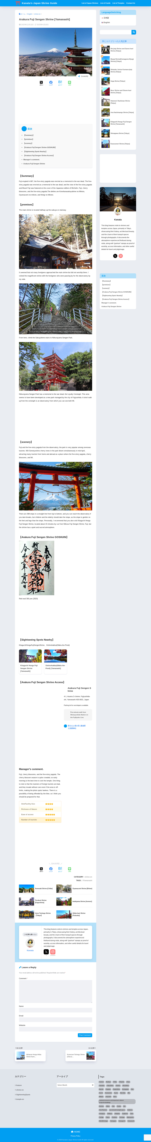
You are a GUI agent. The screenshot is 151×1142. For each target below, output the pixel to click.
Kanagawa (125, 1089)
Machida (122, 1093)
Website (22, 1025)
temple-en (20, 1099)
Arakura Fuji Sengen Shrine (34, 164)
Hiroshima (126, 1085)
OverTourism (103, 1110)
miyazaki (108, 1096)
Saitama (129, 1110)
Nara (115, 1096)
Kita (132, 1089)
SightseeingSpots (23, 1095)
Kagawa (108, 1089)
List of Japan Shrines (90, 3)
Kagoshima (116, 1089)
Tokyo (107, 1117)
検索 (133, 32)
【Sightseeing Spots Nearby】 (35, 151)
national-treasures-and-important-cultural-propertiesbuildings (111, 1101)
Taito (131, 1113)
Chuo (128, 1082)
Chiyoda (121, 1082)
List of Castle (105, 3)
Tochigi (101, 1117)
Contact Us (130, 3)
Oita (113, 1106)
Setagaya (102, 1113)
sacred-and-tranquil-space (117, 1110)
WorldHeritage (103, 1121)
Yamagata (113, 1121)
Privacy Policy (76, 1136)
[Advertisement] (55, 105)
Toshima (114, 1117)
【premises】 (28, 139)
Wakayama (130, 1117)
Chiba (115, 1082)
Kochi (101, 1093)
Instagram (52, 955)
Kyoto (116, 1093)
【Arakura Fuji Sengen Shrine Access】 (38, 155)
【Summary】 (28, 135)
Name (21, 1006)
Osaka (119, 1106)
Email (21, 1016)
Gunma (118, 1085)
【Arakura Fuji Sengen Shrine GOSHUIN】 (39, 147)
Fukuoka (101, 1085)
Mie (129, 1093)
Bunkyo (108, 1082)
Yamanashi (88, 880)
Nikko (108, 1106)
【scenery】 (28, 143)
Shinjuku (117, 1113)
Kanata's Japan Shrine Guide (39, 3)
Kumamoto (108, 1093)
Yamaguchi (122, 1121)
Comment (23, 978)
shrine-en (88, 877)
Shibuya (109, 1113)
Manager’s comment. (31, 159)
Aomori (101, 1082)
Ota (124, 1106)
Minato (101, 1096)
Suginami (125, 1113)
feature (19, 1085)
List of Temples (118, 3)
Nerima (101, 1106)
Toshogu (121, 1117)
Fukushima (110, 1085)
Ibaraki (101, 1089)
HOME (76, 1132)
